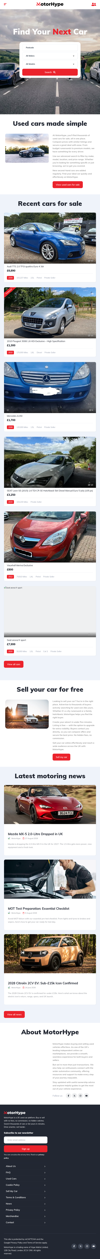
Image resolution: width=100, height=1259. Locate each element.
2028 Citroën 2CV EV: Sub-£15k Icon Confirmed (43, 983)
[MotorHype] (50, 4)
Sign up (26, 1148)
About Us (11, 1166)
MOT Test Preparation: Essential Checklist (38, 909)
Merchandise (12, 1216)
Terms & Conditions (16, 1197)
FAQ (8, 1172)
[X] (74, 1095)
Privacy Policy (13, 1209)
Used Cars (11, 1178)
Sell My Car (11, 1191)
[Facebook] (68, 1095)
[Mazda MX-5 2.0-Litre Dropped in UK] (50, 804)
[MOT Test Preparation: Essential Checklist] (50, 879)
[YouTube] (86, 1095)
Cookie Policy (13, 1184)
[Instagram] (80, 1095)
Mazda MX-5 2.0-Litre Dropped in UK (35, 834)
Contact (10, 1222)
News (9, 1203)
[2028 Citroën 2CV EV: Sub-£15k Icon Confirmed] (50, 953)
